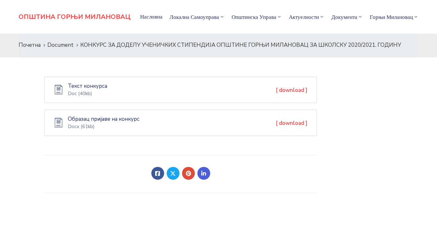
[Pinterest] (188, 173)
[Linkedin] (203, 173)
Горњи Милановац (391, 17)
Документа (344, 17)
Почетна (30, 45)
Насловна (151, 16)
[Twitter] (173, 173)
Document (60, 45)
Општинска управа (254, 17)
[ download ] (291, 90)
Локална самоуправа (194, 17)
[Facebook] (157, 173)
